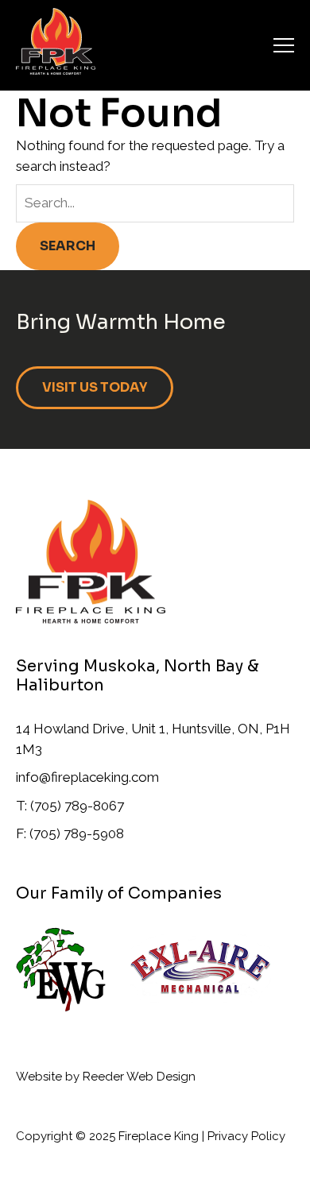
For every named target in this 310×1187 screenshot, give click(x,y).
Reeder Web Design (139, 1076)
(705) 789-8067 (77, 806)
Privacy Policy (246, 1136)
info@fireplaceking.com (87, 777)
